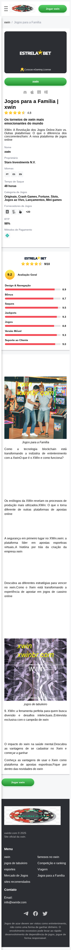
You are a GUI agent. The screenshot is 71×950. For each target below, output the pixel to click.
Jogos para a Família (51, 875)
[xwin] (23, 8)
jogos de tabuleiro (15, 863)
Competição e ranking (52, 863)
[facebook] (35, 914)
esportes (9, 869)
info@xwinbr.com (15, 902)
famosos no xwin (48, 856)
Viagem (43, 869)
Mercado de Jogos (16, 875)
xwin (7, 22)
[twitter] (45, 914)
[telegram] (26, 914)
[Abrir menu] (6, 9)
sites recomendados (17, 881)
